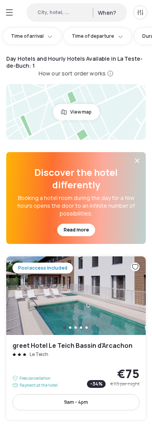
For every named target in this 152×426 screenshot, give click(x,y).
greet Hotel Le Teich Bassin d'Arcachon (76, 337)
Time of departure (93, 36)
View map (81, 112)
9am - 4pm (76, 402)
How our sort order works (72, 73)
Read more (76, 229)
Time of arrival (27, 36)
